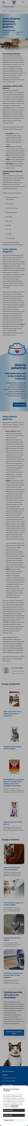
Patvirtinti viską (8, 1110)
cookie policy (15, 1106)
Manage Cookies (8, 1120)
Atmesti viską (8, 1115)
